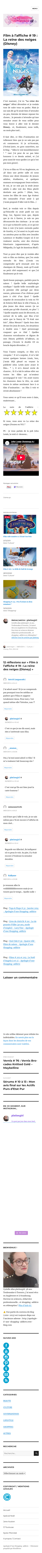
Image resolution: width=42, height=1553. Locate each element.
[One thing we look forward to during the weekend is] (21, 1156)
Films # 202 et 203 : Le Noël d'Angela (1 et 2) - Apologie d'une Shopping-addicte (19, 960)
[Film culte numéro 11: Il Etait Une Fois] (20, 524)
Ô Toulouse (8, 1527)
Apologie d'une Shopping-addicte (15, 1546)
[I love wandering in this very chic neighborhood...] (21, 1177)
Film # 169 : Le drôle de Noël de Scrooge (18, 569)
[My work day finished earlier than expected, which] (21, 1198)
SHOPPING (8, 1427)
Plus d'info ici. (25, 1305)
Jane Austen (9, 1521)
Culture (30, 647)
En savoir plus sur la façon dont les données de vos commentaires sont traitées (18, 1040)
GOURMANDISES (11, 1414)
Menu (34, 8)
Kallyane (12, 875)
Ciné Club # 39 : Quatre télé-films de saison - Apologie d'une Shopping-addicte (19, 944)
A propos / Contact (12, 1539)
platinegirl (11, 647)
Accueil (6, 1510)
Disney (6, 649)
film (10, 649)
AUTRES (7, 1433)
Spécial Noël (9, 1516)
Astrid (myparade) (16, 679)
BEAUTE (7, 1401)
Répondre (8, 709)
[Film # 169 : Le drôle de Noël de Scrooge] (20, 556)
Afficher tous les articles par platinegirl (25, 638)
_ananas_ (13, 748)
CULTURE (7, 1407)
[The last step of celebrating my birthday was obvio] (21, 1219)
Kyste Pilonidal (10, 1533)
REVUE (15, 649)
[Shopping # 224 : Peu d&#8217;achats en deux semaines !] (20, 589)
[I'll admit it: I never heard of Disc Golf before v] (21, 1135)
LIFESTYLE (8, 1420)
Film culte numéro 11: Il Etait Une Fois (17, 537)
